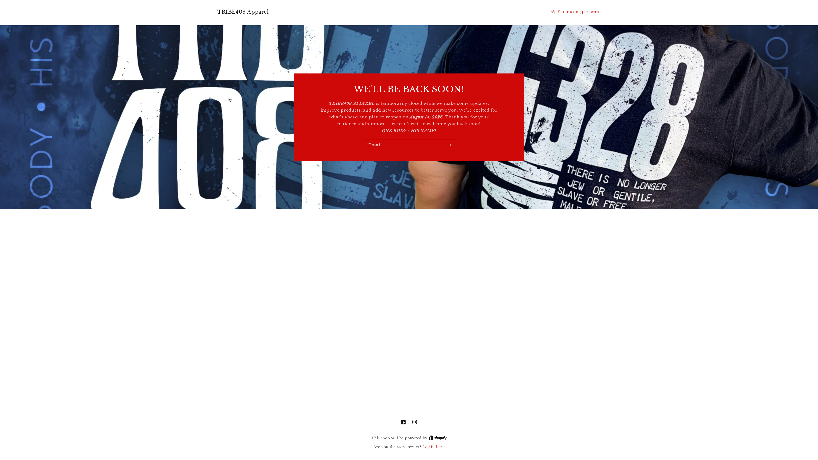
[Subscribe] (449, 145)
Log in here (433, 447)
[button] (575, 12)
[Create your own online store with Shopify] (438, 438)
